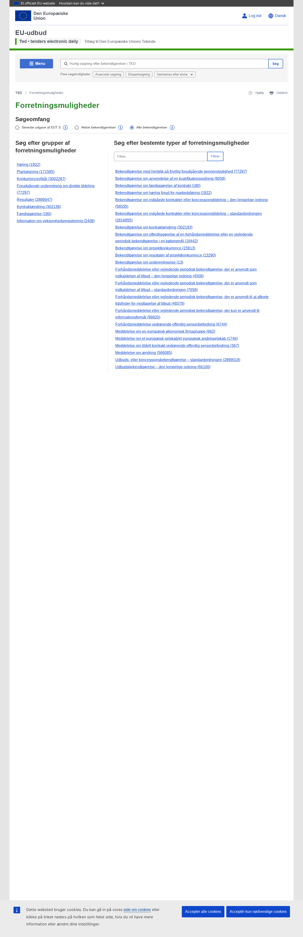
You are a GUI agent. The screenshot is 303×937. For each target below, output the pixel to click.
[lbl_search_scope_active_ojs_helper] (120, 127)
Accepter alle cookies (203, 912)
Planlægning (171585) (35, 172)
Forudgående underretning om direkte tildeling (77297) (55, 189)
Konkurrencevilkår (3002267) (41, 179)
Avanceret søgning (108, 74)
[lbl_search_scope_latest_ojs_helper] (65, 127)
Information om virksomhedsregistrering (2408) (56, 221)
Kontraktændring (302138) (39, 207)
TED (18, 93)
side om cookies (137, 910)
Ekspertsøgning (139, 74)
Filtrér (215, 156)
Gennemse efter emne (172, 74)
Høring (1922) (28, 165)
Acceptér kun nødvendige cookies (258, 912)
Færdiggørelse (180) (34, 214)
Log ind (255, 16)
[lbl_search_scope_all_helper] (172, 127)
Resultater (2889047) (34, 200)
